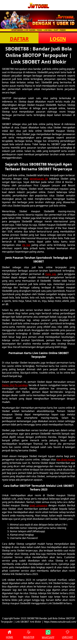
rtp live (26, 245)
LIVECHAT (67, 637)
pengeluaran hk (39, 178)
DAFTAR (19, 38)
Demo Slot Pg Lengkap (15, 385)
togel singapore (38, 505)
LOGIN (58, 38)
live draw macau (66, 459)
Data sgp (50, 274)
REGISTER (28, 637)
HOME (9, 637)
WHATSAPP (48, 637)
